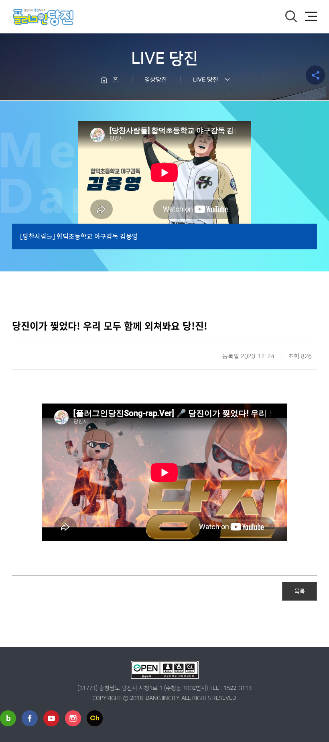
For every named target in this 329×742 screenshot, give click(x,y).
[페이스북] (30, 718)
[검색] (291, 16)
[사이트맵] (311, 16)
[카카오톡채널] (95, 718)
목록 (299, 591)
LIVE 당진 (205, 79)
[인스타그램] (73, 718)
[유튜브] (51, 718)
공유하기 (315, 75)
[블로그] (8, 718)
